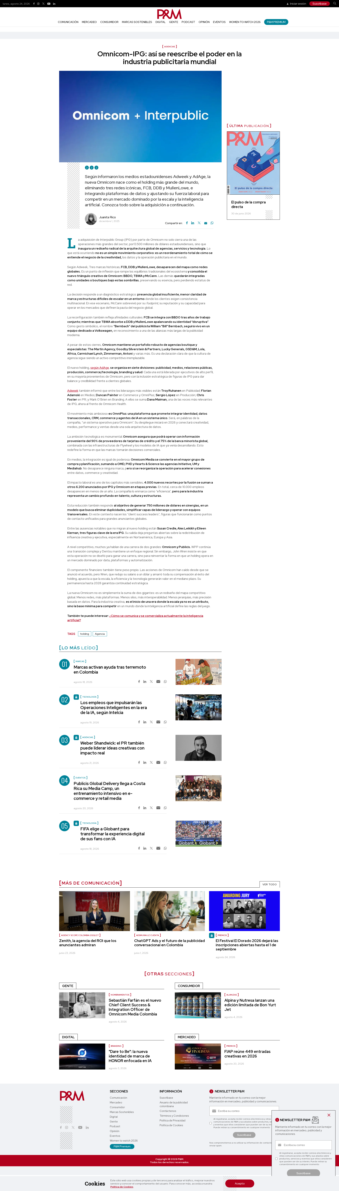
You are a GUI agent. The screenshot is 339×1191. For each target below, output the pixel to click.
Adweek (72, 391)
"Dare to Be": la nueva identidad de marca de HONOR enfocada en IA (130, 1056)
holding (84, 633)
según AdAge (99, 368)
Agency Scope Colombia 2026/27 (80, 935)
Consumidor (109, 22)
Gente (173, 22)
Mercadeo (89, 22)
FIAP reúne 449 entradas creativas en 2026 (247, 1054)
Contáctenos (168, 1111)
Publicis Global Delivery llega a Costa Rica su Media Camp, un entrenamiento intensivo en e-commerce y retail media (109, 791)
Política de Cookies (121, 1186)
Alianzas (231, 994)
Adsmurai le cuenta (147, 935)
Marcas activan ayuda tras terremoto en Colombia (110, 669)
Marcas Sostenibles (137, 22)
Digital (161, 22)
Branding (116, 1046)
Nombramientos (120, 994)
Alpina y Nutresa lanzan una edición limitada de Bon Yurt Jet (250, 1005)
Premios (222, 935)
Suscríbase (320, 3)
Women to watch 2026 (245, 22)
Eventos (219, 22)
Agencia (100, 633)
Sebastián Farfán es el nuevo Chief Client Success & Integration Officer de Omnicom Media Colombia (135, 1007)
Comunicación (68, 22)
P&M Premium (276, 22)
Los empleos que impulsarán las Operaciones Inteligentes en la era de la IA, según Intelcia (113, 707)
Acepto (240, 1183)
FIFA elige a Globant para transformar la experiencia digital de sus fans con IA (112, 834)
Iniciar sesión (298, 3)
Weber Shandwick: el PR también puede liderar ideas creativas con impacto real (112, 748)
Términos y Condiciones (174, 1116)
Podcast (188, 22)
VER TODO (270, 884)
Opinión (204, 22)
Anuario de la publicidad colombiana (174, 1104)
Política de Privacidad (172, 1120)
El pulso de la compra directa (248, 204)
